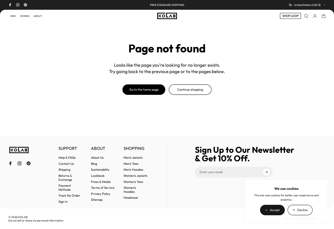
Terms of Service (102, 188)
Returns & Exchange (65, 178)
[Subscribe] (266, 172)
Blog (94, 164)
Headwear (131, 198)
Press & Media (100, 182)
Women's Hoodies (130, 190)
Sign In (63, 202)
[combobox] (307, 5)
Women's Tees (133, 182)
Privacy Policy (100, 194)
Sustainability (100, 170)
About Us (97, 158)
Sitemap (96, 200)
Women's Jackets (135, 176)
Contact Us (66, 164)
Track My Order (69, 196)
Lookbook (98, 176)
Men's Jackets (133, 158)
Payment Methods (64, 188)
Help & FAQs (67, 158)
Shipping (64, 170)
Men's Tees (131, 164)
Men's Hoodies (133, 170)
